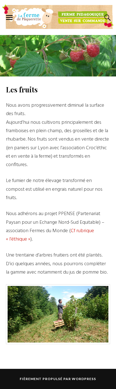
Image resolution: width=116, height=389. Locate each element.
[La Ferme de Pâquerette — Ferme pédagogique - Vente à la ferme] (58, 16)
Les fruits (22, 89)
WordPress (84, 379)
